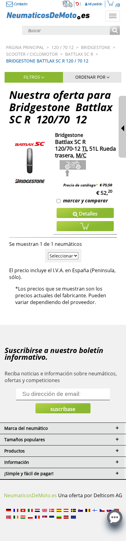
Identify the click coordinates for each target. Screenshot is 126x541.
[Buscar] (115, 31)
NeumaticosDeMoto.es (30, 495)
